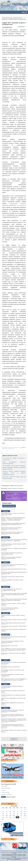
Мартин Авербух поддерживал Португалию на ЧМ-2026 (12, 703)
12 (10, 813)
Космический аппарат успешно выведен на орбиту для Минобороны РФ (13, 544)
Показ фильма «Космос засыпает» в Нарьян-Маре (13, 626)
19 (10, 815)
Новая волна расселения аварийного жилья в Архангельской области (12, 641)
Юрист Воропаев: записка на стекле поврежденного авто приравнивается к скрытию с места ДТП (14, 679)
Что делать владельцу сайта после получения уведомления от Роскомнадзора (12, 710)
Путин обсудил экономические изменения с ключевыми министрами (12, 553)
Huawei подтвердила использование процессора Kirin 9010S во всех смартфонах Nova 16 (13, 523)
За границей (4, 786)
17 (3, 815)
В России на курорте (6, 788)
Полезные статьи (14, 738)
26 (10, 817)
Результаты (8, 796)
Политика (20, 488)
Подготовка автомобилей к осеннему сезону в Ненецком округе (12, 675)
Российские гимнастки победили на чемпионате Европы (13, 691)
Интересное (14, 739)
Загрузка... (4, 763)
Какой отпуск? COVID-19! (7, 794)
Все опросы (13, 796)
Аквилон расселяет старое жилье (9, 645)
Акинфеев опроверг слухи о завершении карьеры (13, 695)
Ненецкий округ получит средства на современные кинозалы (13, 630)
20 (14, 815)
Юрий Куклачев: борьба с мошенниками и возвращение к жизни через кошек (11, 528)
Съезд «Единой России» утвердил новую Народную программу (14, 549)
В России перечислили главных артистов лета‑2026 (13, 619)
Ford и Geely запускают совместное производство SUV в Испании (13, 662)
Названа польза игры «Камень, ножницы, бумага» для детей (13, 604)
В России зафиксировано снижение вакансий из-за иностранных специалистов (13, 565)
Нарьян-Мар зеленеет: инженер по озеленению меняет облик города (13, 513)
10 (3, 813)
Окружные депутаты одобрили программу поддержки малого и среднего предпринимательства (14, 472)
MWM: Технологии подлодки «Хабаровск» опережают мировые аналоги (11, 557)
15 (21, 813)
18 (6, 815)
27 (14, 817)
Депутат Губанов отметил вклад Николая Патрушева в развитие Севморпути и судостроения (14, 540)
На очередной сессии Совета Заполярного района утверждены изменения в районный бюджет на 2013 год (14, 467)
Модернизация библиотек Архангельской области (13, 623)
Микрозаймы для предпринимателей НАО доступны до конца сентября (14, 572)
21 (17, 815)
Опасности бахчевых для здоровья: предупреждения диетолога (10, 608)
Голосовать (3, 796)
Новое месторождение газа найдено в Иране (12, 580)
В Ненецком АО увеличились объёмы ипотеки (12, 576)
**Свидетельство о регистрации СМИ (9, 852)
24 (3, 817)
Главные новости (12, 488)
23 (25, 815)
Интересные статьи (14, 740)
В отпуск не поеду (5, 792)
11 (6, 813)
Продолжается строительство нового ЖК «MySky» (13, 653)
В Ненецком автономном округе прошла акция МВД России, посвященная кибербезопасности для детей (14, 594)
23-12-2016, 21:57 (7, 27)
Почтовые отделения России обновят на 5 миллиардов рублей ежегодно (11, 589)
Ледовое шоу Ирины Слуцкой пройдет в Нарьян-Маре (13, 615)
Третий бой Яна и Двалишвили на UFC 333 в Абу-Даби (13, 698)
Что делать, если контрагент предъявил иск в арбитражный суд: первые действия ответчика (12, 715)
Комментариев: (18, 485)
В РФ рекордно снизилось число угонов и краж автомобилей (12, 670)
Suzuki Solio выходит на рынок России (10, 666)
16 (25, 813)
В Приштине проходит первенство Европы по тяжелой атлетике (12, 686)
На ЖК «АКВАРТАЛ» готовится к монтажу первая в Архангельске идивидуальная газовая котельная (13, 649)
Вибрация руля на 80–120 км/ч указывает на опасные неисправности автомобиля (12, 532)
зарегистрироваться (12, 498)
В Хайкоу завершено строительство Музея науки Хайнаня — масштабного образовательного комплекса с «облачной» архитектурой (13, 519)
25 (6, 817)
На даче (3, 790)
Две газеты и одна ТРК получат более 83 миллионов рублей (14, 477)
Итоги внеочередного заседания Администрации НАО (14, 462)
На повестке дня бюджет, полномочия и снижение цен (14, 458)
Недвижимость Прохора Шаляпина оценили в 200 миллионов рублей (13, 637)
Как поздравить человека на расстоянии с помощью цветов (14, 730)
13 (14, 813)
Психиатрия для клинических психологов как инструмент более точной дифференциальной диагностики (12, 726)
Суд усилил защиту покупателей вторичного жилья (13, 569)
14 (17, 813)
